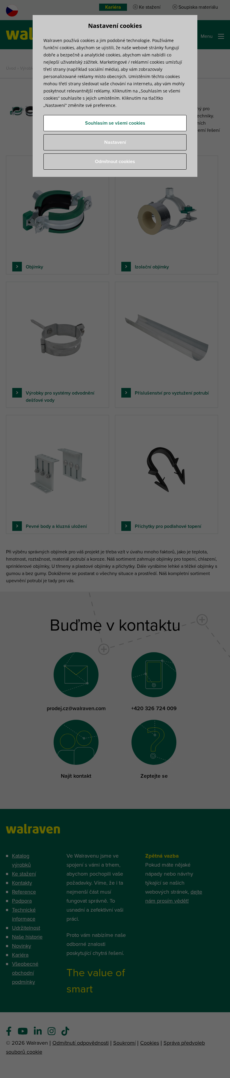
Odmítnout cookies (115, 162)
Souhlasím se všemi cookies (115, 123)
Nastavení (115, 142)
